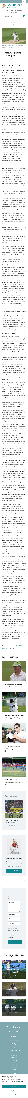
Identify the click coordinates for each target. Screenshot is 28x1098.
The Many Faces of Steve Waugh (13, 684)
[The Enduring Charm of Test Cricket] (14, 693)
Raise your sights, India (10, 779)
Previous (5, 880)
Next (23, 880)
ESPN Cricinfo (13, 59)
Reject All (14, 1094)
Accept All (14, 1086)
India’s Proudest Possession (12, 746)
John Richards (10, 47)
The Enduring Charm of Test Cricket (14, 715)
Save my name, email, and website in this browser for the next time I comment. (13, 933)
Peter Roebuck (5, 59)
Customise (14, 1090)
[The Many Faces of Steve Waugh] (14, 662)
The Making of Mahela (14, 989)
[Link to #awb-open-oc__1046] (24, 16)
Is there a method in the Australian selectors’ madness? (14, 969)
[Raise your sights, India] (14, 758)
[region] (14, 1086)
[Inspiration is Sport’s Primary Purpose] (14, 801)
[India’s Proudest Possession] (14, 724)
